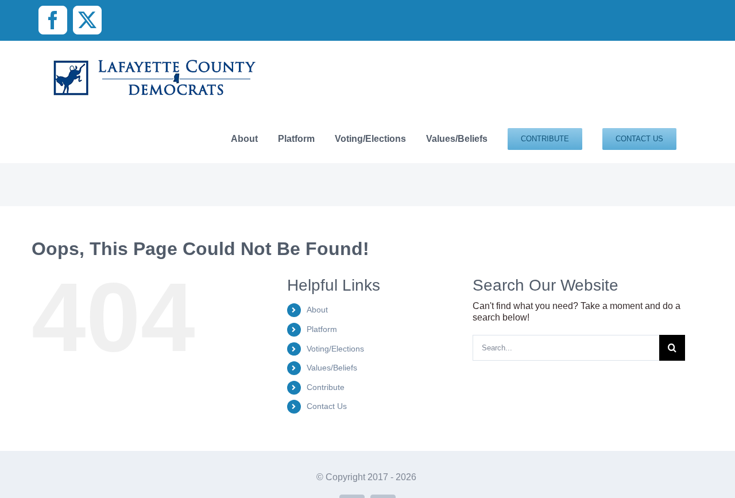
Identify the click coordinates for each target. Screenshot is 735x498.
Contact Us (327, 406)
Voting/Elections (335, 348)
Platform (322, 329)
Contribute (326, 387)
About (317, 309)
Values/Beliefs (332, 367)
